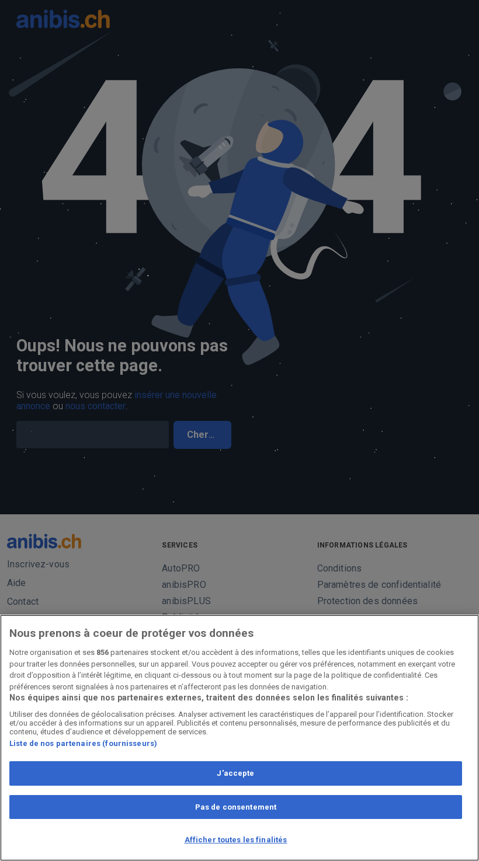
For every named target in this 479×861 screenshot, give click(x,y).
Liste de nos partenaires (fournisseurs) (83, 743)
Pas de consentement (235, 807)
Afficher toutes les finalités (236, 839)
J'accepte (235, 773)
